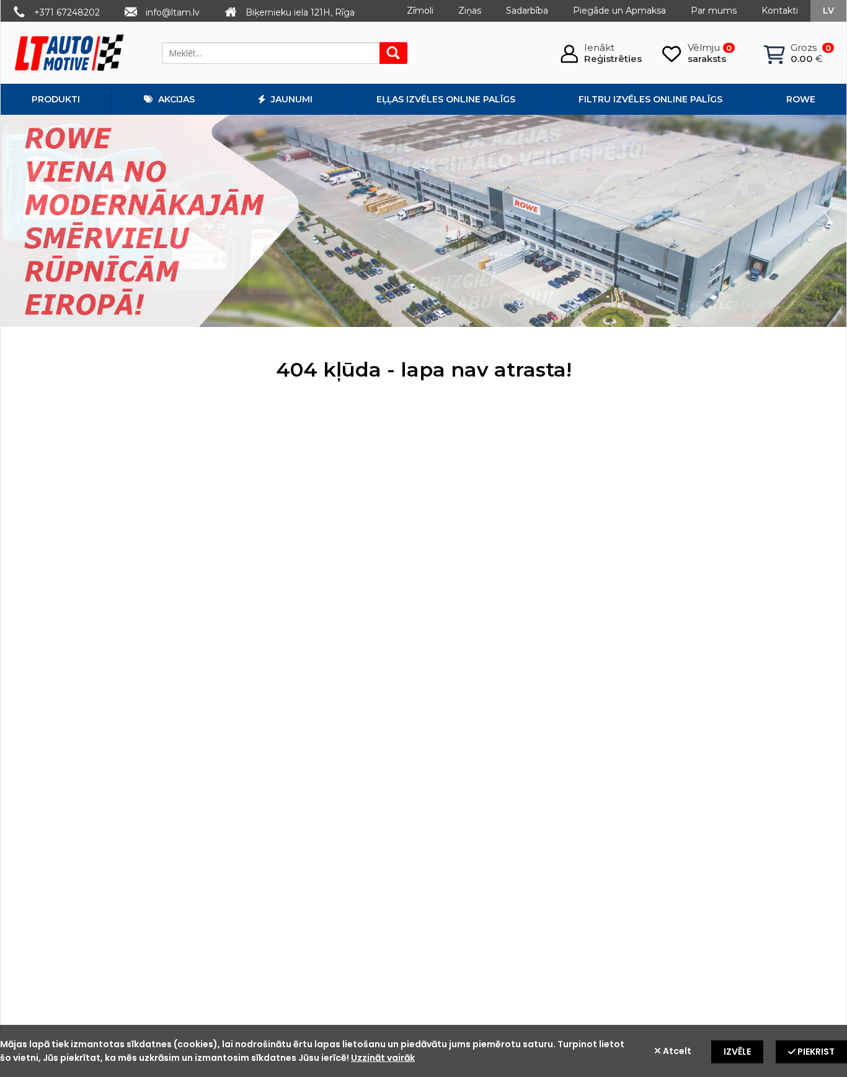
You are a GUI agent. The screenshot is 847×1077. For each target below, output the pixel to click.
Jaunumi (290, 99)
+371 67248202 (67, 12)
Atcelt (676, 1051)
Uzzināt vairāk (383, 1058)
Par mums (714, 10)
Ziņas (469, 10)
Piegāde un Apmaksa (619, 10)
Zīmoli (420, 10)
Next (824, 221)
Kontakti (779, 10)
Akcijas (175, 99)
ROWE (800, 99)
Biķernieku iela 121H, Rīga (300, 12)
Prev (23, 221)
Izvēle (737, 1051)
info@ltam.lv (173, 12)
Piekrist (815, 1051)
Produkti (56, 99)
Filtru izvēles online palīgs (650, 99)
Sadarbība (527, 10)
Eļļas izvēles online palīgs (445, 99)
